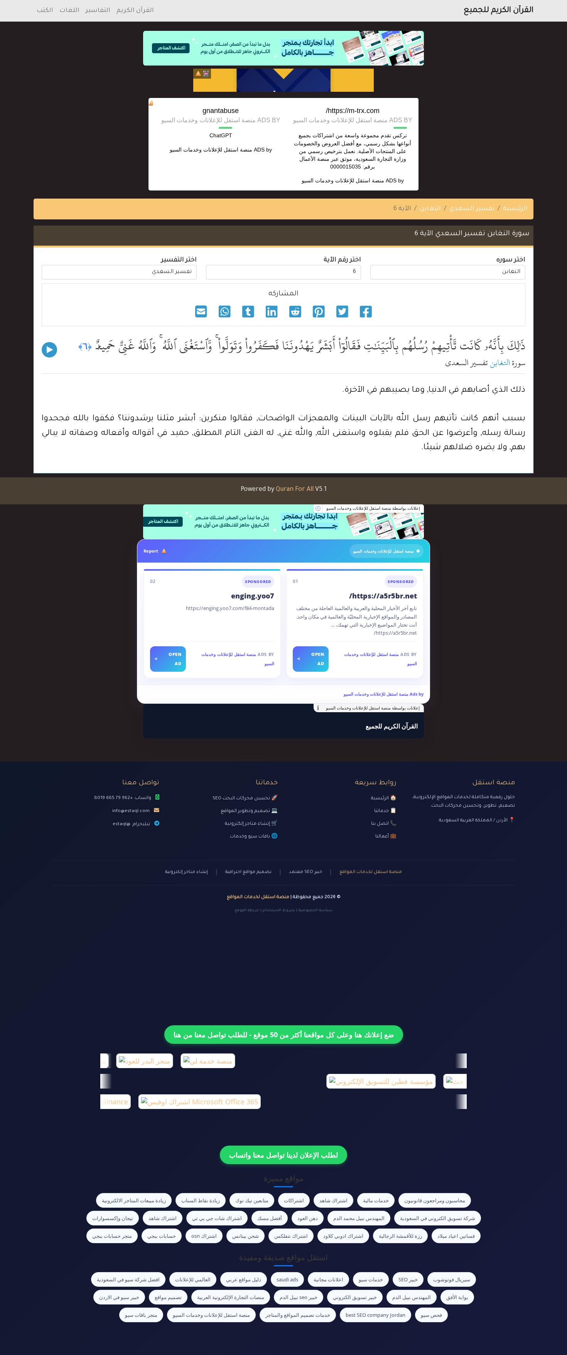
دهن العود (307, 1218)
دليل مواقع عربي (243, 1279)
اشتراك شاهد (333, 1200)
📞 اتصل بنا (384, 824)
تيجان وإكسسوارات (112, 1218)
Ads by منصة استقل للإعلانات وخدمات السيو (384, 694)
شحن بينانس (245, 1235)
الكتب (45, 10)
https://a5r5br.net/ (383, 595)
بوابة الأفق (457, 1297)
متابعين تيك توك (251, 1200)
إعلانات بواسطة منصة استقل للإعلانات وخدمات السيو (373, 508)
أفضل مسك (269, 1218)
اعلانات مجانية (328, 1279)
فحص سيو (431, 1314)
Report (150, 551)
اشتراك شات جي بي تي (217, 1218)
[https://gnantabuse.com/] (283, 521)
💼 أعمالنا (386, 836)
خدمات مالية (376, 1200)
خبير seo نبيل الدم (298, 1297)
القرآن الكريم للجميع (498, 11)
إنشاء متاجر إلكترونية (186, 872)
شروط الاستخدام (279, 910)
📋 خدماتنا (385, 811)
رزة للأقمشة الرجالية (400, 1235)
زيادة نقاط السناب (200, 1200)
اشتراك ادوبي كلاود (343, 1235)
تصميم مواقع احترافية (248, 872)
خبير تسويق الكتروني (355, 1297)
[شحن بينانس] (283, 80)
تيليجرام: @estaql (131, 824)
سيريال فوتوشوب (451, 1279)
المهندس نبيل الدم (411, 1297)
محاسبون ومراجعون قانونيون (434, 1200)
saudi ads (287, 1279)
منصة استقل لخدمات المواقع (370, 872)
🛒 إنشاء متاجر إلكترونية (251, 824)
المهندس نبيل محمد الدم (359, 1218)
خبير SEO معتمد (305, 872)
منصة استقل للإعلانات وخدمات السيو (343, 180)
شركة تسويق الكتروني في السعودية (437, 1218)
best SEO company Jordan (375, 1314)
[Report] (198, 74)
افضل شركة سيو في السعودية (128, 1279)
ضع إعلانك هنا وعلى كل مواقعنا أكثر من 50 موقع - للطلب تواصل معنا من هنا (284, 1034)
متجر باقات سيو (141, 1314)
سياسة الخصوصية (315, 910)
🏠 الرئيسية (384, 798)
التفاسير (98, 10)
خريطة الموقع (247, 910)
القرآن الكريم (135, 10)
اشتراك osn (204, 1235)
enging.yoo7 (252, 595)
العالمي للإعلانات (193, 1279)
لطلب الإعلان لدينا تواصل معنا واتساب (283, 1155)
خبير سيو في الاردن (119, 1297)
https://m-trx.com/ (353, 111)
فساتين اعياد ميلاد (456, 1235)
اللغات (69, 10)
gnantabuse (220, 111)
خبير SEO (408, 1279)
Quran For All (295, 489)
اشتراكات (294, 1200)
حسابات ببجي (161, 1235)
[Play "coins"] (49, 349)
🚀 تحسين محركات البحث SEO (245, 798)
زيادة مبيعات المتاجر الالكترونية (134, 1200)
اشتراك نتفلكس (291, 1235)
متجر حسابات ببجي (112, 1235)
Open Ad (310, 658)
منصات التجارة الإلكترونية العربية (230, 1297)
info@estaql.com (131, 811)
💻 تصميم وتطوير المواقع (249, 811)
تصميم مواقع (168, 1297)
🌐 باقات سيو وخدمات (254, 836)
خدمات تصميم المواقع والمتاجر (297, 1314)
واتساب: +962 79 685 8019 (122, 798)
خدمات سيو (371, 1279)
